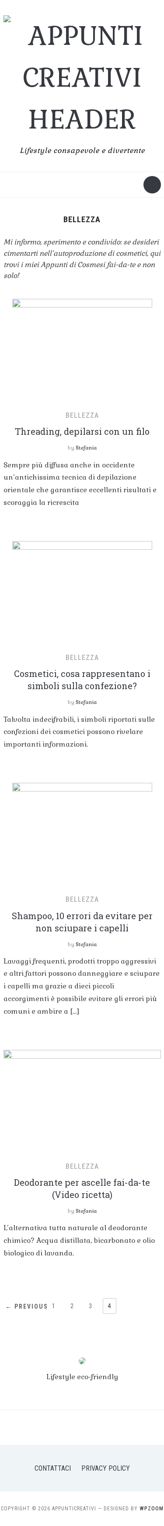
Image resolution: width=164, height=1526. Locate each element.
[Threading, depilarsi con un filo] (82, 350)
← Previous (26, 1306)
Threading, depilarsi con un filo (82, 431)
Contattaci (53, 1468)
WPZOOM (152, 1509)
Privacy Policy (105, 1468)
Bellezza (82, 415)
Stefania (86, 447)
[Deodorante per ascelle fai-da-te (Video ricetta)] (82, 1101)
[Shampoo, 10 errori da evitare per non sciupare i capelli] (82, 834)
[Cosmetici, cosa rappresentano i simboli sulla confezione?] (82, 592)
